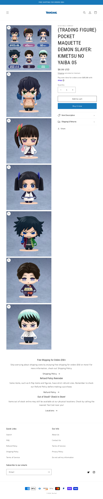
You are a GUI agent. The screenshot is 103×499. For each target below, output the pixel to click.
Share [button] (63, 128)
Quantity (61, 85)
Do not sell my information (63, 457)
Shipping (61, 73)
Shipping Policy (50, 373)
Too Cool (54, 493)
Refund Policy (49, 392)
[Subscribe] (48, 472)
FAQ (8, 440)
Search (9, 434)
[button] (7, 12)
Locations (49, 410)
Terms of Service (13, 457)
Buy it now (77, 106)
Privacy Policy (57, 451)
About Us (55, 434)
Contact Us (56, 440)
